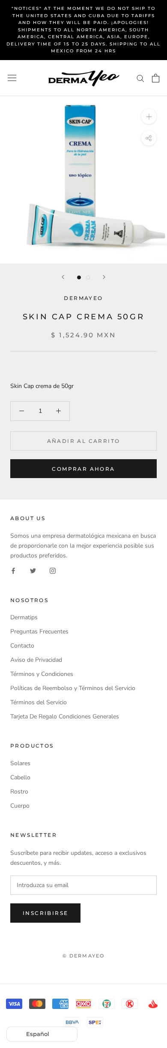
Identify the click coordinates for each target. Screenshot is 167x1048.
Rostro (19, 792)
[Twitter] (33, 570)
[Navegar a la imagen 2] (88, 277)
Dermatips (24, 617)
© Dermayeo (84, 956)
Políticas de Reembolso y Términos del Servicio (72, 688)
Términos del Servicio (38, 702)
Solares (20, 763)
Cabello (20, 777)
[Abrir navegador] (12, 78)
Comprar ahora (83, 469)
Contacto (22, 646)
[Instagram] (53, 570)
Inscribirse (45, 913)
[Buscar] (140, 78)
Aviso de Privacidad (36, 660)
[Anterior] (63, 277)
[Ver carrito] (155, 78)
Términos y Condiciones (41, 674)
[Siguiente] (104, 277)
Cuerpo (20, 806)
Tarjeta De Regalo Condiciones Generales (64, 716)
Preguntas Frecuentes (39, 631)
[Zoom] (148, 116)
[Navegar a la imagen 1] (79, 277)
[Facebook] (13, 570)
